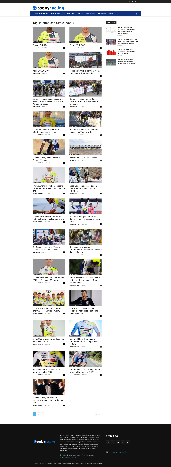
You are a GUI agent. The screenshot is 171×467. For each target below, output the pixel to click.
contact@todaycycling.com (68, 457)
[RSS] (132, 1)
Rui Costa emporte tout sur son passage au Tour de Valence (83, 130)
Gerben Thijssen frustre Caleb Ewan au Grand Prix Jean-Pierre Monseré (83, 101)
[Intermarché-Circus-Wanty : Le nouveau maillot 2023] (49, 359)
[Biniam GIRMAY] (49, 35)
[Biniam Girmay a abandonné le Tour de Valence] (49, 147)
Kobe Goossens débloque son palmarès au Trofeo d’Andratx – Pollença (83, 188)
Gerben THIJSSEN (77, 45)
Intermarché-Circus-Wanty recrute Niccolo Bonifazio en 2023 (84, 370)
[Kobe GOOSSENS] (49, 60)
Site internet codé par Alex (118, 452)
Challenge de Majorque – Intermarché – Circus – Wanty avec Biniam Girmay (85, 249)
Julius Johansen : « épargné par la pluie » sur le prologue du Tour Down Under (84, 280)
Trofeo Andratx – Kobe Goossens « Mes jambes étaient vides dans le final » (49, 188)
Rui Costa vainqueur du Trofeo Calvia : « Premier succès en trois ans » (84, 219)
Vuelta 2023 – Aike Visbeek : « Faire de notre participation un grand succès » (83, 311)
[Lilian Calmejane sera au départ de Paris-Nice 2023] (49, 328)
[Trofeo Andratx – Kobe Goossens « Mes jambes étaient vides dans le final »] (49, 175)
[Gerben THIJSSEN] (85, 35)
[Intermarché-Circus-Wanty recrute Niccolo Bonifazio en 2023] (85, 359)
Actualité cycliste (37, 42)
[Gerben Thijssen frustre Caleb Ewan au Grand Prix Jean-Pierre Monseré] (85, 88)
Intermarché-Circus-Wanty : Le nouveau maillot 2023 (46, 370)
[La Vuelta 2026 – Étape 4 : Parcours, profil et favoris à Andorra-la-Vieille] (111, 52)
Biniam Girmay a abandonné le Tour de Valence (46, 159)
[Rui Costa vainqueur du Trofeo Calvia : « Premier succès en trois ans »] (85, 206)
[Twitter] (135, 1)
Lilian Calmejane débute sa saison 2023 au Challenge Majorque (48, 279)
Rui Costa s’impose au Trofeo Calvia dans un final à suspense (47, 248)
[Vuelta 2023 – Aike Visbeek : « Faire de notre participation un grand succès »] (85, 298)
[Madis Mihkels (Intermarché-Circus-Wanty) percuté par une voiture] (85, 328)
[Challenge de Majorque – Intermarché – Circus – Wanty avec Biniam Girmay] (85, 237)
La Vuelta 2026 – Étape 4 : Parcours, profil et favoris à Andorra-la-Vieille (126, 51)
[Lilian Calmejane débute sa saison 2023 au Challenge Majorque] (49, 267)
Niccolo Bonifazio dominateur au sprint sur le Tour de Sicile (84, 72)
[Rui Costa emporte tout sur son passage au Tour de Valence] (85, 119)
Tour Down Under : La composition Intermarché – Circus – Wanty (48, 309)
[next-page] (42, 414)
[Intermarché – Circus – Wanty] (85, 147)
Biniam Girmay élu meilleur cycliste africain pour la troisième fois (48, 400)
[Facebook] (127, 1)
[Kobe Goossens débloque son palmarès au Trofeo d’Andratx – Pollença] (85, 175)
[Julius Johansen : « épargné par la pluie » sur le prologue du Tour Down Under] (85, 267)
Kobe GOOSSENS (41, 71)
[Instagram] (130, 1)
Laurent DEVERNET (38, 134)
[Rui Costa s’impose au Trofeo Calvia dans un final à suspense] (49, 237)
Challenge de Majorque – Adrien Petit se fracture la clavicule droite (48, 217)
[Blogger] (108, 442)
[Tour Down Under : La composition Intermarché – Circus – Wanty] (49, 298)
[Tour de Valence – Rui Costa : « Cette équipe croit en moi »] (49, 119)
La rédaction (36, 48)
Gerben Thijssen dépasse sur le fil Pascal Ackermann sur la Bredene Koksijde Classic (48, 101)
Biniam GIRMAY (40, 45)
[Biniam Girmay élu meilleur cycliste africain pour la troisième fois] (49, 387)
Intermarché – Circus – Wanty (83, 158)
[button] (136, 13)
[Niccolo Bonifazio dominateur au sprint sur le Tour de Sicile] (85, 60)
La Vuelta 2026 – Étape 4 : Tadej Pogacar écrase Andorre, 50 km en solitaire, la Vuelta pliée (127, 41)
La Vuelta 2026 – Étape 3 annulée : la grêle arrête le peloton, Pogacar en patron (126, 61)
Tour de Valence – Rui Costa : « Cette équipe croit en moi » (46, 130)
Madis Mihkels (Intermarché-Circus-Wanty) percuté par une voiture (83, 341)
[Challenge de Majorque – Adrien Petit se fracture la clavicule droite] (49, 206)
